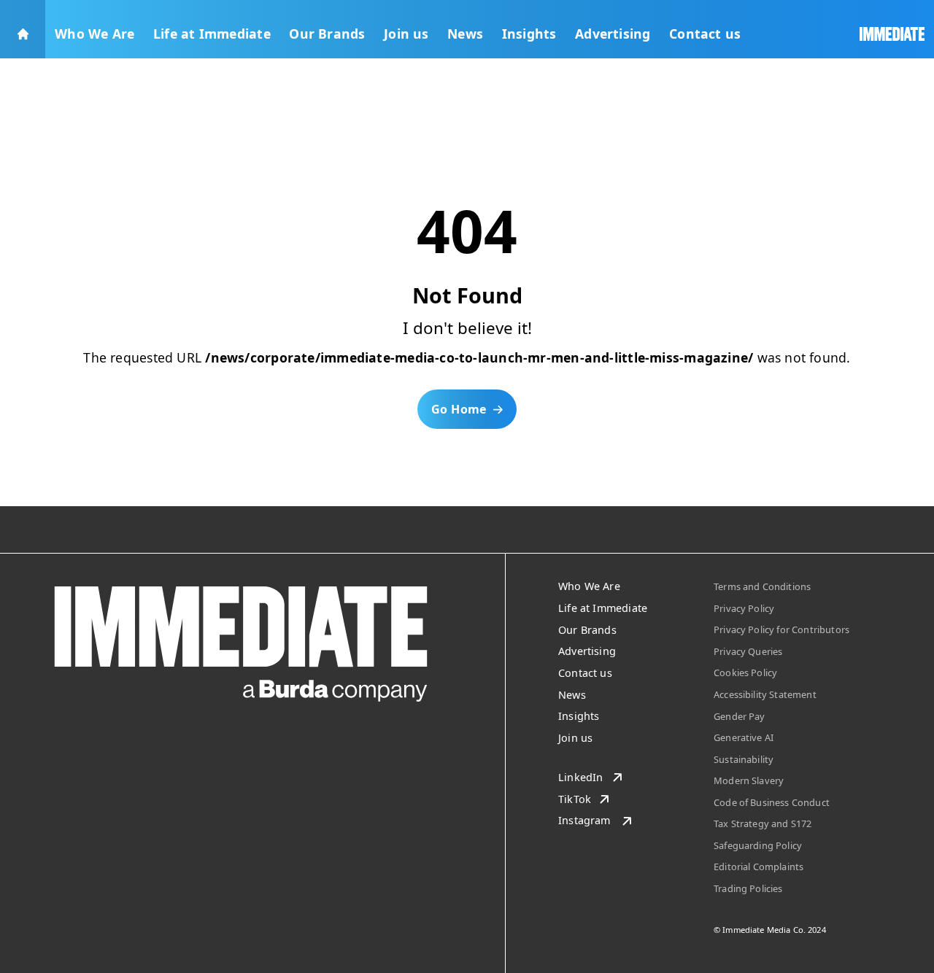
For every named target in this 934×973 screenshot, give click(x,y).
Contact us (705, 33)
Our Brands (327, 33)
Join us (406, 33)
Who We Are (94, 33)
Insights (529, 33)
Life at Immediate (212, 33)
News (465, 33)
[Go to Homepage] (22, 29)
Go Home (459, 409)
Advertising (612, 33)
